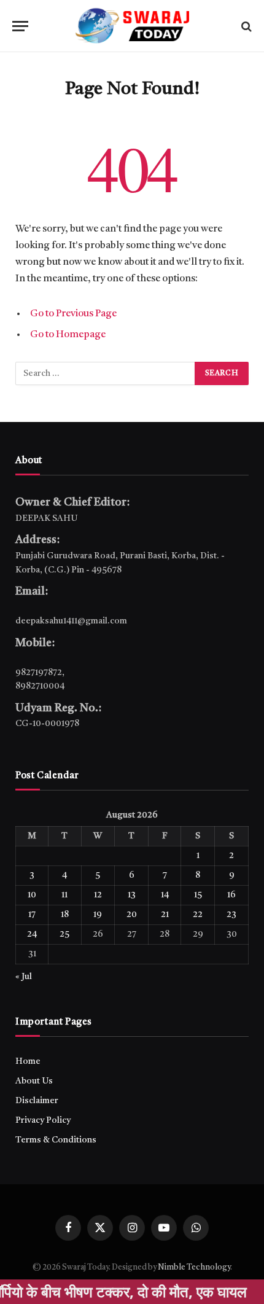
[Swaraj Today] (132, 26)
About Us (34, 1081)
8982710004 (39, 686)
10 (32, 895)
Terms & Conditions (55, 1140)
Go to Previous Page (73, 314)
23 (231, 914)
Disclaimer (36, 1100)
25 (64, 934)
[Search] (245, 26)
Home (28, 1061)
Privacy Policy (43, 1120)
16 (231, 895)
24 (32, 934)
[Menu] (20, 26)
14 (165, 895)
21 (165, 914)
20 (131, 914)
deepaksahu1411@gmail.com (71, 621)
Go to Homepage (68, 335)
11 (64, 895)
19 (97, 914)
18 (65, 914)
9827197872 (38, 672)
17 (32, 914)
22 (198, 914)
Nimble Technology (194, 1267)
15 (198, 895)
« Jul (23, 976)
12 (98, 895)
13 (132, 895)
